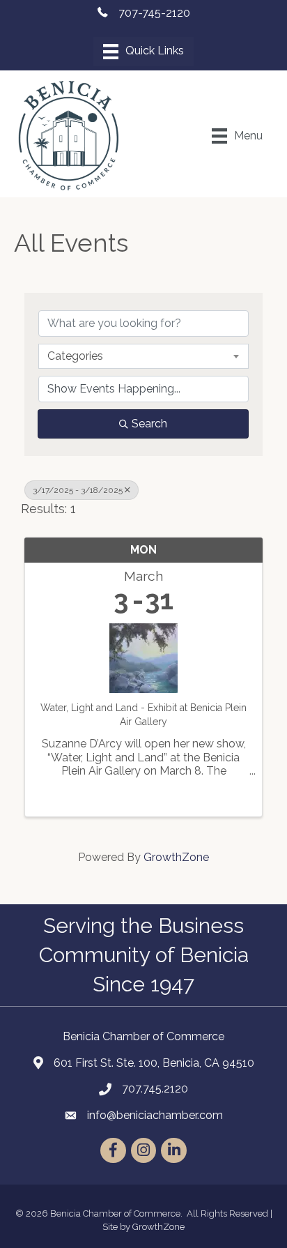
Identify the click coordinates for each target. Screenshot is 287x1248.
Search (149, 423)
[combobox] (143, 356)
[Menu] (143, 51)
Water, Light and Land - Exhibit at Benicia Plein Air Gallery (143, 714)
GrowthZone (176, 857)
